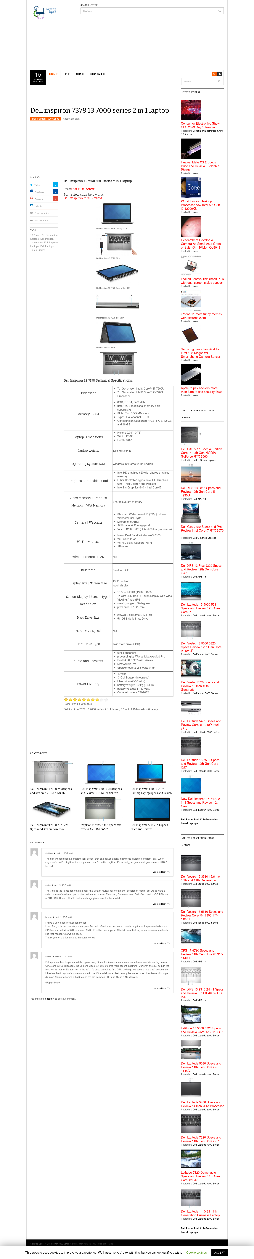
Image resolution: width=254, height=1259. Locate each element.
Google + (39, 198)
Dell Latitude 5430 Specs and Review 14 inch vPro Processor (202, 1104)
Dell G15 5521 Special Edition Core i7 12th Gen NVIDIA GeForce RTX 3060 (201, 452)
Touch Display (38, 250)
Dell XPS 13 (199, 499)
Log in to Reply (159, 871)
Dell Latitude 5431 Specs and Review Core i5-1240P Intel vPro (201, 724)
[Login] (219, 74)
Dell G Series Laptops (204, 460)
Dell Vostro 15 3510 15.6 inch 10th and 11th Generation (201, 878)
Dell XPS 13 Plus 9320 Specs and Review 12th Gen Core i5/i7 (201, 569)
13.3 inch (35, 235)
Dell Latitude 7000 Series (206, 771)
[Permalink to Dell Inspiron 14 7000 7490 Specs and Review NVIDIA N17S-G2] (51, 773)
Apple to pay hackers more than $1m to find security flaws (201, 389)
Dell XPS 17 (199, 961)
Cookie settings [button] (196, 1252)
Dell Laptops (47, 246)
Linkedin (38, 206)
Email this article (42, 213)
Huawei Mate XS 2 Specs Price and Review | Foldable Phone (200, 165)
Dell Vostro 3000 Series (205, 883)
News (196, 173)
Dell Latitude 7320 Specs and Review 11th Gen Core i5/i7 (201, 1139)
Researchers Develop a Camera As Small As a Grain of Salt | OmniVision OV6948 (201, 243)
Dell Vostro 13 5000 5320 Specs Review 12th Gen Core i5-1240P (201, 646)
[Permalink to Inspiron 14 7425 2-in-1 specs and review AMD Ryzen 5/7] (102, 809)
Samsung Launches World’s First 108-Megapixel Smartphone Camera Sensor (200, 352)
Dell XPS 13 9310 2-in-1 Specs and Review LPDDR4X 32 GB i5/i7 (202, 992)
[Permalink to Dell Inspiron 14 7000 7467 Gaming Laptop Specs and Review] (152, 773)
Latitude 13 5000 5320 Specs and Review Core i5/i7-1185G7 (202, 1030)
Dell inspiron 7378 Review (83, 198)
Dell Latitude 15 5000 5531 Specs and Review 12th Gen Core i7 (200, 608)
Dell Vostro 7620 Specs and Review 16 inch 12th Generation (200, 685)
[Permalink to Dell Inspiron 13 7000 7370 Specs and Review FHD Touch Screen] (102, 773)
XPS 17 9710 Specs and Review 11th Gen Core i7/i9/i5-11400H (202, 954)
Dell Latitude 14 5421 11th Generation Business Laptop (200, 1213)
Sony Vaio (96, 74)
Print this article (41, 220)
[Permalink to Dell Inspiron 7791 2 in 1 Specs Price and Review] (152, 809)
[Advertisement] (152, 40)
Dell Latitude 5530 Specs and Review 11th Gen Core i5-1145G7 (201, 1067)
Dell (52, 74)
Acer (78, 74)
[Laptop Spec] (44, 12)
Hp (65, 74)
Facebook (39, 191)
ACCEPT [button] (219, 1252)
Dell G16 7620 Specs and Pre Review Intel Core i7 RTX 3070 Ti (202, 530)
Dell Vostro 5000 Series (205, 654)
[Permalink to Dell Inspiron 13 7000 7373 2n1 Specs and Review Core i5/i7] (51, 809)
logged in (49, 998)
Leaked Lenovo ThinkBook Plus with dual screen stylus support (202, 280)
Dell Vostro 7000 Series (205, 693)
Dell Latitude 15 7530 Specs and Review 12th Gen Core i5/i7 (200, 763)
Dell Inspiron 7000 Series (45, 118)
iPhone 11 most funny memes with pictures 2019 (201, 315)
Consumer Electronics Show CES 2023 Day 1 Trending (200, 125)
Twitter (37, 184)
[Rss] (214, 74)
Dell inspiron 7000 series (42, 240)
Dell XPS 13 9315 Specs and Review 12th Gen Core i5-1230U (201, 491)
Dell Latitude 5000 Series (206, 615)
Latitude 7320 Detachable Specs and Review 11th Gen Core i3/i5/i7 (200, 1176)
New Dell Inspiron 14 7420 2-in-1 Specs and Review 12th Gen (201, 802)
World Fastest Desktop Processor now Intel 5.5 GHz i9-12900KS (200, 204)
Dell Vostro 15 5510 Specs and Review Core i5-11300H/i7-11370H (202, 915)
